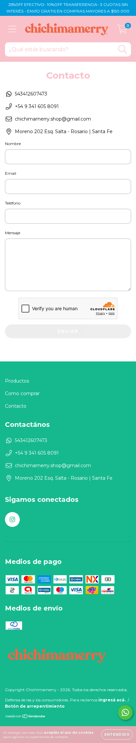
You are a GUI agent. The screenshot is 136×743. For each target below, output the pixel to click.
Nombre (13, 143)
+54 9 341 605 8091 (37, 106)
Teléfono (12, 203)
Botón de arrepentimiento (35, 706)
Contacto (15, 406)
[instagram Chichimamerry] (12, 519)
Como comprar (22, 393)
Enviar (68, 331)
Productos (17, 381)
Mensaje (12, 232)
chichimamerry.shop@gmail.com (53, 119)
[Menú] (12, 29)
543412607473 (31, 94)
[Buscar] (122, 49)
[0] (122, 31)
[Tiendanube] (25, 717)
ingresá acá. (111, 699)
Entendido (117, 734)
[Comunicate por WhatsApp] (125, 712)
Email (10, 173)
